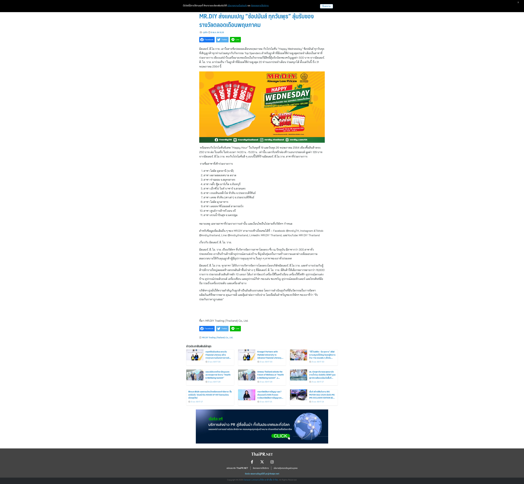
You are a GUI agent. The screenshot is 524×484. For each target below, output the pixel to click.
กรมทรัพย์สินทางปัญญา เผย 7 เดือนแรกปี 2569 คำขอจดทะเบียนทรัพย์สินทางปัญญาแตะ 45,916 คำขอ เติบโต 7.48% (269, 396)
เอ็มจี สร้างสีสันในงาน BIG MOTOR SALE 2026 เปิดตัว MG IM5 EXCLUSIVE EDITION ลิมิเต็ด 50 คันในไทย (322, 396)
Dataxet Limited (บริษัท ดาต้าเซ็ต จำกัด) (261, 480)
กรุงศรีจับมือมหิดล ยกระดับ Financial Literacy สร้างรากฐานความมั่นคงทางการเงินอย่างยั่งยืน (218, 356)
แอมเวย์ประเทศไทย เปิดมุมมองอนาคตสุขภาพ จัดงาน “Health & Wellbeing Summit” (218, 375)
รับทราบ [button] (326, 6)
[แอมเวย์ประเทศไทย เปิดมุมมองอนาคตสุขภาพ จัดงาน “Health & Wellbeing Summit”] (194, 375)
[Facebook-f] (252, 462)
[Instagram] (272, 462)
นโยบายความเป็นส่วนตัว (237, 5)
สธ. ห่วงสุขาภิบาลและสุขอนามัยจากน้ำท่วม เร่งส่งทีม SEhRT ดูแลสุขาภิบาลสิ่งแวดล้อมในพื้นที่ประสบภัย (322, 376)
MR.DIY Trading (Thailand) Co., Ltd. (217, 337)
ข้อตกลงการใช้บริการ (260, 5)
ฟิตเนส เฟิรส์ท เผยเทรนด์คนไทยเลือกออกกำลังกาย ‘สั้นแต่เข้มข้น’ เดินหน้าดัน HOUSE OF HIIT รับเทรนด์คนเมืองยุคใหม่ (210, 394)
